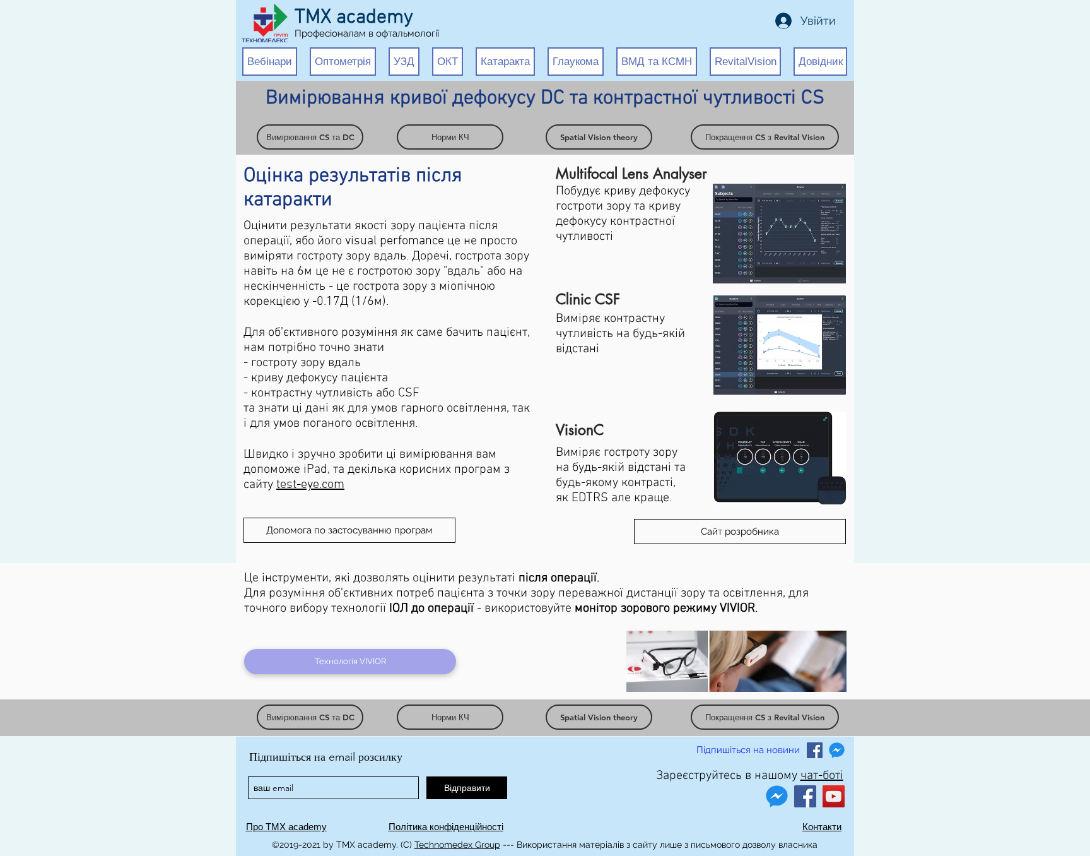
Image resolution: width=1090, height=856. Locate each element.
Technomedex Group (457, 845)
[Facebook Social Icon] (815, 750)
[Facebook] (805, 796)
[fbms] (837, 750)
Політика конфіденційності (446, 826)
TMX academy (354, 18)
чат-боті (821, 775)
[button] (269, 61)
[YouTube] (834, 796)
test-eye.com (310, 484)
